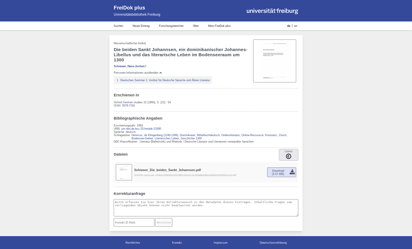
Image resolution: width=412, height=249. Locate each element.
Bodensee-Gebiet (142, 138)
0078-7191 (128, 105)
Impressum (221, 242)
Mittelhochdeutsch (208, 135)
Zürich (282, 135)
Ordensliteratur (230, 135)
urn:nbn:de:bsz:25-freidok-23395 (141, 128)
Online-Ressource (252, 135)
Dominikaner (187, 135)
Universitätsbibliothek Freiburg (137, 14)
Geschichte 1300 (191, 138)
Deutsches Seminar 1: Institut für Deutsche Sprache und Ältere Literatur (165, 80)
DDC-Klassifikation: (126, 141)
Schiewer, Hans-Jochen (129, 66)
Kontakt (177, 242)
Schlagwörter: (123, 135)
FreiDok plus (129, 8)
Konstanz (271, 135)
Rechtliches (133, 242)
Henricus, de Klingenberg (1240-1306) (155, 135)
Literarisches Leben (167, 138)
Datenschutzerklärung (273, 242)
